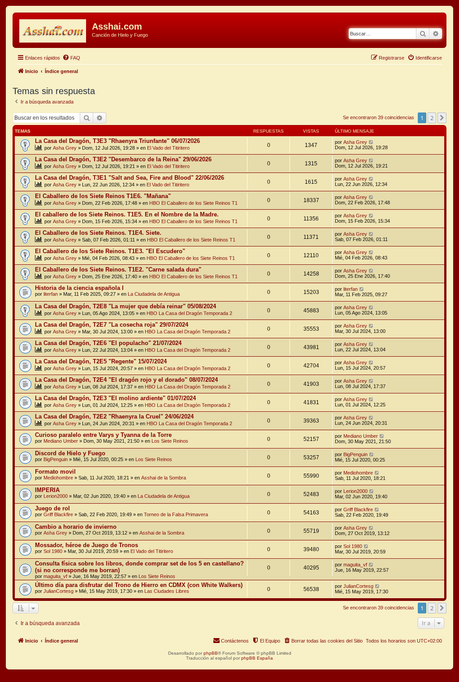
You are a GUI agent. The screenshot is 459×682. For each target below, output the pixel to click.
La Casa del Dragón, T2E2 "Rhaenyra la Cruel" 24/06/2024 (114, 416)
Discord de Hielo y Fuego (70, 453)
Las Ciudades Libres (166, 591)
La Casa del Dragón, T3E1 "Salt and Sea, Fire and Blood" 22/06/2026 (129, 177)
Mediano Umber (60, 441)
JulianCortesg (58, 591)
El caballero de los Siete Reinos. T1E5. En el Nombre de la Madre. (127, 214)
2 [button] (431, 118)
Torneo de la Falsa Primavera (176, 514)
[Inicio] (53, 29)
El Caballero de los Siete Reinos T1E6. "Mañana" (103, 196)
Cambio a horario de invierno (76, 526)
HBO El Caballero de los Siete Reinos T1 (193, 203)
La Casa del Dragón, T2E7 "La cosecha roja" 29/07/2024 (111, 324)
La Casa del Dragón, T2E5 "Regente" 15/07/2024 (101, 361)
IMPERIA (47, 490)
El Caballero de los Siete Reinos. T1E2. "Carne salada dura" (118, 269)
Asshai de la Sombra (163, 477)
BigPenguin (55, 459)
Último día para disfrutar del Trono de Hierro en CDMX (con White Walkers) (138, 585)
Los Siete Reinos (170, 441)
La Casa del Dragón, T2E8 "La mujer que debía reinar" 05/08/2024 (125, 306)
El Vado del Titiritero (168, 148)
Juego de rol (52, 508)
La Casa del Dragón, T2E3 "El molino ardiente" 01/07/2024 (115, 398)
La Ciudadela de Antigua (154, 294)
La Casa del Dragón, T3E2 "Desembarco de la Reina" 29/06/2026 (123, 159)
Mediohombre (58, 477)
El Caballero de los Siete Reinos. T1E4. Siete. (98, 232)
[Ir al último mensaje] (371, 142)
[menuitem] (71, 57)
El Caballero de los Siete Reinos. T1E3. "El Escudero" (110, 251)
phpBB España (257, 658)
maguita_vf (55, 576)
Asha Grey (65, 148)
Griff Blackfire (58, 514)
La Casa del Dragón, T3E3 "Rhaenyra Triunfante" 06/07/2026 (117, 141)
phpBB (211, 653)
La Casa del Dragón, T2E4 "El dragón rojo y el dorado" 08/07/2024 (126, 379)
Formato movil (55, 471)
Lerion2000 (55, 496)
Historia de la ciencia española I (79, 288)
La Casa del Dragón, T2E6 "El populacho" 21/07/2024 (108, 343)
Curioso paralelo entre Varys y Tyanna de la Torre (103, 435)
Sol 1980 (52, 551)
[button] (441, 117)
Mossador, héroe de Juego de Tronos (86, 545)
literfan (50, 294)
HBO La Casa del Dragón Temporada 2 (189, 313)
